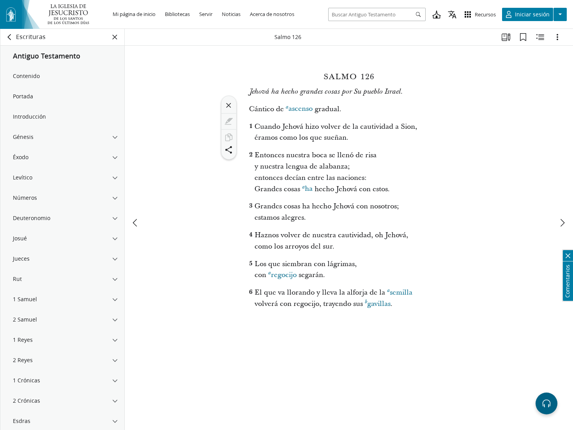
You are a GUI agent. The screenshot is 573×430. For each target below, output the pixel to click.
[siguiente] (562, 223)
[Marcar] (229, 121)
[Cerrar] (229, 105)
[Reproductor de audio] (546, 403)
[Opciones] (557, 37)
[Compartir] (229, 150)
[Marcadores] (523, 37)
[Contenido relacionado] (540, 37)
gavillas (379, 304)
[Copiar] (229, 137)
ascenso (300, 109)
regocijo (284, 275)
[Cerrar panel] (115, 37)
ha (309, 189)
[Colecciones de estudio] (506, 37)
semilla (401, 292)
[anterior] (135, 223)
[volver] (10, 37)
